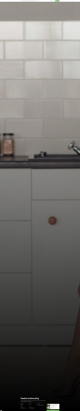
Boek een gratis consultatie (54, 407)
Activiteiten (23, 0)
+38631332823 (52, 406)
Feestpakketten (28, 0)
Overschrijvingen (32, 0)
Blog (37, 0)
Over (35, 0)
